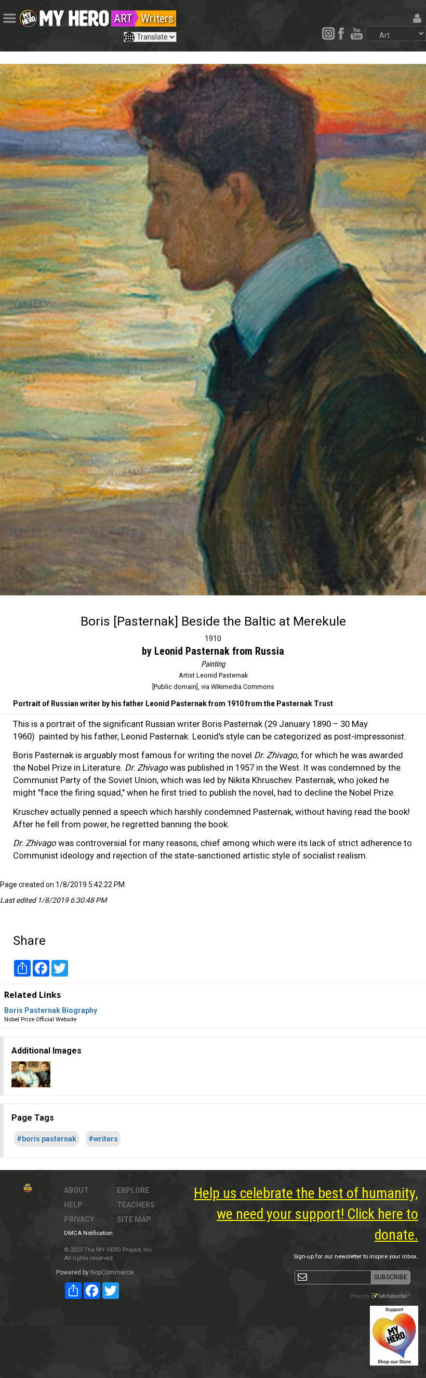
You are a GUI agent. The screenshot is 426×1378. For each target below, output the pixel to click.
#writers (103, 1139)
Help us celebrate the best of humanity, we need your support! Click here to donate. (306, 1214)
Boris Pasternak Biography (50, 1010)
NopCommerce (112, 1272)
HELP (73, 1205)
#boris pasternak (46, 1139)
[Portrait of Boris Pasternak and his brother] (30, 1074)
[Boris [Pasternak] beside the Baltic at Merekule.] (213, 329)
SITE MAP (134, 1219)
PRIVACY (79, 1219)
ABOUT (76, 1190)
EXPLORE (133, 1190)
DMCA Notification (88, 1233)
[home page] (74, 15)
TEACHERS (136, 1205)
